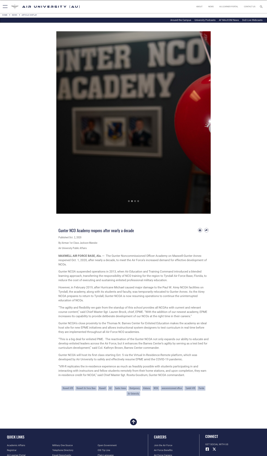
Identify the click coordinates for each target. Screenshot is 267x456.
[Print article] (200, 230)
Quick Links (15, 436)
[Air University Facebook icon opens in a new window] (207, 449)
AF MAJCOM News (229, 20)
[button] (4, 6)
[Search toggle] (261, 6)
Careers (160, 436)
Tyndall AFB (190, 388)
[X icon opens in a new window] (214, 449)
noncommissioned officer (172, 388)
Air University (133, 393)
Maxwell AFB (68, 388)
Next (203, 122)
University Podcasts (205, 20)
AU (110, 388)
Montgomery (134, 388)
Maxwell (102, 388)
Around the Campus (180, 20)
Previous (64, 122)
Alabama (146, 388)
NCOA (156, 388)
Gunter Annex (120, 388)
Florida (201, 388)
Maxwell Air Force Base (86, 388)
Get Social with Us (216, 444)
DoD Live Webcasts (252, 20)
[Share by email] (206, 230)
